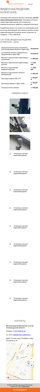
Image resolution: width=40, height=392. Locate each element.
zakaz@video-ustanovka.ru (22, 335)
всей (31, 326)
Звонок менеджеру (20, 390)
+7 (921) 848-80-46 (19, 331)
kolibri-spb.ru (26, 386)
